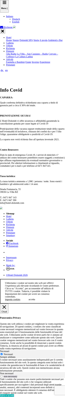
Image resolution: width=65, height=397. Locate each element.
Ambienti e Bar (55, 40)
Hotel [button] (8, 37)
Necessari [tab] (4, 351)
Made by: (10, 265)
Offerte (9, 45)
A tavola (43, 40)
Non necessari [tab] (6, 373)
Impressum (11, 257)
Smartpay (10, 235)
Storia (36, 40)
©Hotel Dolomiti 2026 (17, 275)
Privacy (9, 260)
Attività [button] (9, 59)
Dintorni (10, 227)
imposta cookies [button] (12, 299)
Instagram (13, 246)
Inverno (35, 62)
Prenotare (10, 65)
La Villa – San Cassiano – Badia (32, 54)
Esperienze (45, 62)
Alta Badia (11, 54)
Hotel (8, 216)
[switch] (2, 376)
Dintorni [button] (10, 51)
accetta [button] (32, 299)
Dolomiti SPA (26, 40)
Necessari (8, 354)
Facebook (13, 243)
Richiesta (10, 48)
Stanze (16, 40)
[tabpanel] (32, 365)
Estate (28, 62)
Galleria (10, 43)
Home (9, 40)
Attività (9, 230)
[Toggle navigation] (2, 31)
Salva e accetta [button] (7, 395)
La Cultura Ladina (24, 56)
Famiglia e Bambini (15, 62)
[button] (9, 16)
